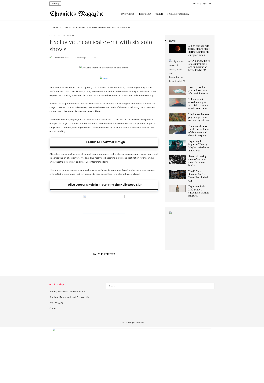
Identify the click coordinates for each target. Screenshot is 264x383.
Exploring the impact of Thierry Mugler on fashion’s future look (198, 146)
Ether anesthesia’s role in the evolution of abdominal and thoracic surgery (198, 131)
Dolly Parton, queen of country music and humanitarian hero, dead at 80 (199, 65)
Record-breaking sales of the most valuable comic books (197, 161)
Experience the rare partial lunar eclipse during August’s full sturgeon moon (199, 50)
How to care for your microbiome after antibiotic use (198, 90)
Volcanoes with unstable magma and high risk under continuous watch (198, 104)
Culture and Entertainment (62, 36)
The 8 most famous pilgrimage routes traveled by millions (198, 117)
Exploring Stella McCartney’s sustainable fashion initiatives (198, 191)
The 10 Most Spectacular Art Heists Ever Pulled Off (198, 176)
